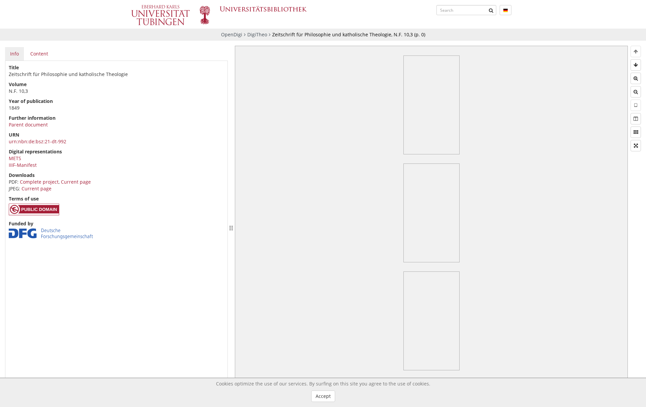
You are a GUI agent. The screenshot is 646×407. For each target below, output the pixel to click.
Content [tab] (39, 53)
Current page (76, 182)
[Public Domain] (34, 213)
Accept (323, 396)
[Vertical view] (636, 105)
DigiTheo (257, 34)
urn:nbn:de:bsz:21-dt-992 (37, 141)
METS (15, 158)
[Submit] (491, 10)
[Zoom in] (636, 78)
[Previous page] (636, 51)
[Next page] (636, 65)
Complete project (39, 182)
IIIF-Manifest (23, 165)
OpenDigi (231, 34)
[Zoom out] (636, 92)
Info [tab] (14, 53)
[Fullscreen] (636, 145)
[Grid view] (636, 132)
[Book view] (636, 118)
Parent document (28, 124)
